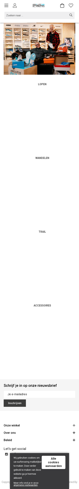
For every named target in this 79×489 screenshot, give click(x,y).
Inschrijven (14, 403)
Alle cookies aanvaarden (53, 462)
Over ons (10, 433)
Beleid (8, 440)
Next (69, 49)
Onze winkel (12, 425)
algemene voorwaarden (26, 485)
